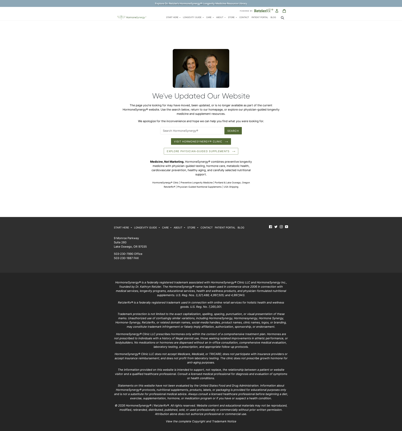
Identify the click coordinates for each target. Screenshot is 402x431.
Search (233, 130)
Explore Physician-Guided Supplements (198, 151)
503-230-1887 (123, 258)
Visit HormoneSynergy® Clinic (198, 141)
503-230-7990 (123, 253)
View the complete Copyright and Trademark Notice (201, 421)
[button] (173, 17)
